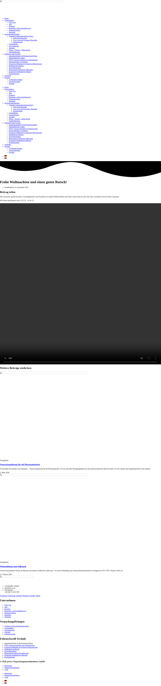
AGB (6, 670)
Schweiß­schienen (15, 68)
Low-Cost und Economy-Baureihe (25, 40)
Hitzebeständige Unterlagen (18, 62)
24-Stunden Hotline (15, 80)
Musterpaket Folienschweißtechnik (21, 70)
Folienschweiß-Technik (12, 54)
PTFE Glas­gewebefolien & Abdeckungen (23, 60)
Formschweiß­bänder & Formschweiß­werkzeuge (25, 64)
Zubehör (12, 48)
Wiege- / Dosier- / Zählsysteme (19, 50)
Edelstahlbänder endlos (17, 58)
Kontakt (7, 78)
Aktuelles (7, 76)
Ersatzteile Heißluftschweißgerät (20, 72)
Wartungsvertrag (14, 30)
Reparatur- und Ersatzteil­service (20, 28)
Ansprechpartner (14, 82)
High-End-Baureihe (20, 38)
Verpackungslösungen (12, 34)
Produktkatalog (14, 74)
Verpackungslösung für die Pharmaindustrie (20, 464)
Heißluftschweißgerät (16, 66)
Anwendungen (14, 46)
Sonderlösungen (14, 52)
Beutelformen (18, 42)
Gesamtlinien (13, 44)
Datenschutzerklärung (11, 668)
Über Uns (12, 22)
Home (6, 18)
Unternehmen (9, 20)
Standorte (12, 32)
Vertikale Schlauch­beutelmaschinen (21, 36)
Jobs (10, 24)
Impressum (8, 666)
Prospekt (12, 26)
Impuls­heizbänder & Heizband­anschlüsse (23, 56)
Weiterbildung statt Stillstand (13, 566)
